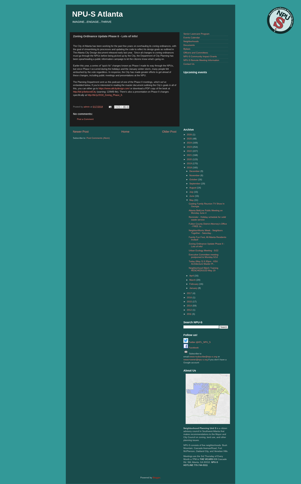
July (191, 192)
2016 (190, 297)
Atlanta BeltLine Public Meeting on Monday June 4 (206, 211)
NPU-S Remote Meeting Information (201, 60)
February (194, 284)
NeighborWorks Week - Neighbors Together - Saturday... (206, 231)
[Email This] (115, 107)
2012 (190, 310)
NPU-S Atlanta (97, 14)
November (194, 175)
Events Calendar (191, 37)
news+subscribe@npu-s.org (203, 356)
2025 (190, 139)
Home (125, 131)
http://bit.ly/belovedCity (84, 92)
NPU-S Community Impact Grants (200, 56)
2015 (190, 301)
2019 (190, 163)
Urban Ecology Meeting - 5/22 (203, 250)
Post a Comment (85, 119)
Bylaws (186, 49)
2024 (190, 143)
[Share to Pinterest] (127, 107)
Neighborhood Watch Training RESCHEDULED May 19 (203, 269)
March (192, 280)
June (192, 196)
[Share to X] (121, 107)
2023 (190, 147)
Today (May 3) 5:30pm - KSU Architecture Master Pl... (203, 262)
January (193, 288)
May (191, 200)
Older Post (169, 131)
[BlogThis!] (118, 107)
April (191, 276)
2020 (190, 159)
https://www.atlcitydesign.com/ (114, 88)
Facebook (193, 347)
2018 (190, 167)
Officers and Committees (195, 53)
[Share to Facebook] (124, 107)
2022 (190, 151)
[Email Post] (110, 107)
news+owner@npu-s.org (195, 359)
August (193, 188)
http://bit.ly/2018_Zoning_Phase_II (104, 95)
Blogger (156, 477)
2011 (189, 314)
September (195, 183)
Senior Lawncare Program (196, 34)
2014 (190, 306)
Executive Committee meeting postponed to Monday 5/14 (203, 255)
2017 (190, 293)
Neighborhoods (191, 41)
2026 (190, 134)
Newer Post (81, 131)
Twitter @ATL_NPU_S (199, 342)
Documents (189, 45)
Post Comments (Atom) (98, 138)
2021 (190, 155)
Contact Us (188, 64)
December (194, 171)
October (193, 179)
